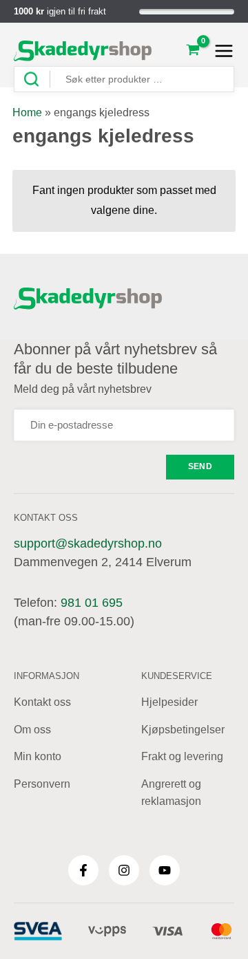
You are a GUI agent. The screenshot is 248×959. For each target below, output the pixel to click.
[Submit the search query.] (36, 79)
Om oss (32, 729)
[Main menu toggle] (220, 51)
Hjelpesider (169, 702)
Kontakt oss (42, 702)
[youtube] (164, 870)
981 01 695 (92, 603)
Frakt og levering (182, 756)
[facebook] (83, 870)
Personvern (42, 784)
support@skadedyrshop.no (88, 543)
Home (27, 112)
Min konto (37, 756)
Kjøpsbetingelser (183, 729)
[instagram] (124, 870)
